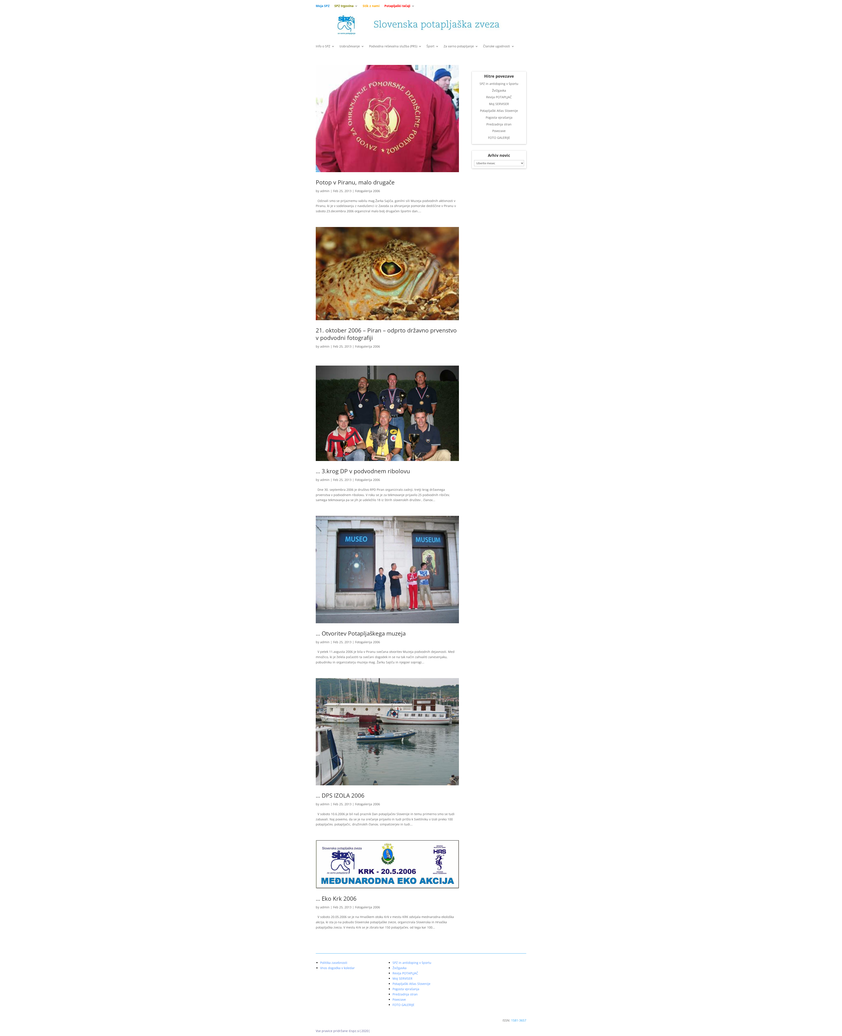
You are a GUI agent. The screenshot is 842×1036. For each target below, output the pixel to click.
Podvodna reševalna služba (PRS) (393, 46)
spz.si (355, 1031)
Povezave (499, 131)
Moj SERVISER (499, 104)
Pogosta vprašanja (499, 117)
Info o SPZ (323, 46)
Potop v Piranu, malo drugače (355, 182)
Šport (430, 46)
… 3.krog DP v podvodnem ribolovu (363, 471)
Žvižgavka (499, 90)
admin (325, 191)
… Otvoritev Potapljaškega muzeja (361, 633)
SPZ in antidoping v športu (499, 84)
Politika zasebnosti (333, 962)
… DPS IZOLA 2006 (340, 795)
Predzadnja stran (499, 124)
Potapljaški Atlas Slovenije (499, 111)
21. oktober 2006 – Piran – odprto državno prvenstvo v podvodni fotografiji (386, 334)
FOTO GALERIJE (499, 138)
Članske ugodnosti (496, 46)
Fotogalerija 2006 (367, 191)
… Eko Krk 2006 (336, 898)
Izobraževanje (349, 46)
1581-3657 (518, 1020)
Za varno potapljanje (459, 46)
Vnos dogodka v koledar (337, 968)
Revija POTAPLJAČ (499, 97)
